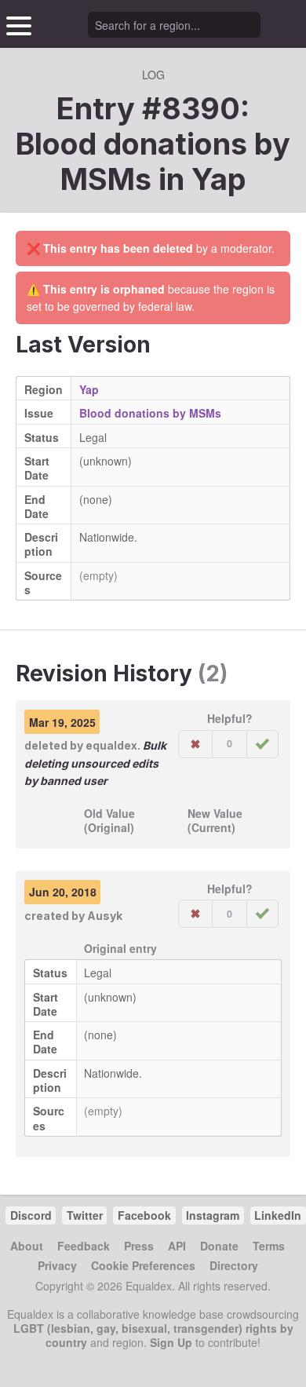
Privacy (57, 1265)
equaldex (111, 745)
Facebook (144, 1215)
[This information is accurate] (262, 744)
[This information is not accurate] (195, 744)
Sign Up (171, 1342)
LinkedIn (277, 1215)
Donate (219, 1246)
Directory (233, 1265)
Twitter (85, 1215)
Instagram (212, 1215)
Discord (31, 1215)
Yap (218, 179)
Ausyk (104, 915)
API (177, 1246)
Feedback (83, 1246)
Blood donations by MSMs (150, 413)
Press (139, 1246)
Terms (269, 1246)
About (26, 1246)
